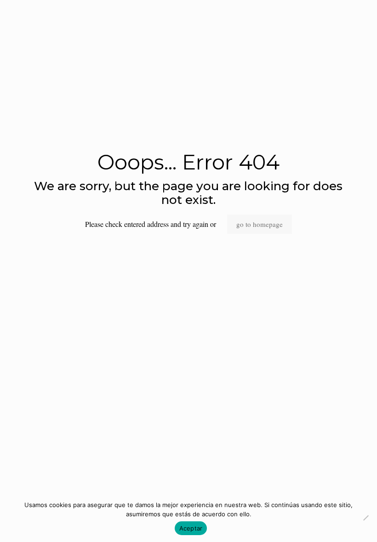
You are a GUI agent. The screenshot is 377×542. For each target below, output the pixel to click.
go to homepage (259, 224)
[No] (365, 517)
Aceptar (191, 528)
